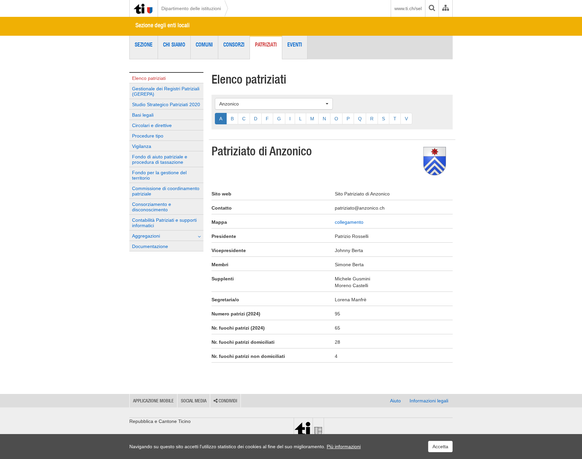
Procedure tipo (147, 136)
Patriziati (266, 44)
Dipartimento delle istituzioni (191, 8)
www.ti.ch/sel (408, 8)
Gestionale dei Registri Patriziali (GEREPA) (165, 91)
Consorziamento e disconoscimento (151, 207)
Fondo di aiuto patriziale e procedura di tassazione (159, 159)
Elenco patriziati (149, 78)
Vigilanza (141, 146)
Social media (193, 401)
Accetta (440, 446)
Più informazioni (344, 446)
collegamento (349, 222)
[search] (432, 8)
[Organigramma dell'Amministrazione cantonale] (445, 8)
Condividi (227, 401)
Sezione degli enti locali (162, 25)
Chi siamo (174, 44)
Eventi (294, 44)
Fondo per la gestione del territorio (159, 175)
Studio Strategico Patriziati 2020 (166, 104)
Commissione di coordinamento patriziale (165, 191)
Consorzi (234, 44)
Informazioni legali (429, 400)
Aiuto (395, 400)
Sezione (144, 44)
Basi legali (143, 115)
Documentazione (150, 246)
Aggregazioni (146, 236)
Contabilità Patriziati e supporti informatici (164, 222)
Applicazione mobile (153, 401)
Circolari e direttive (152, 125)
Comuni (204, 44)
